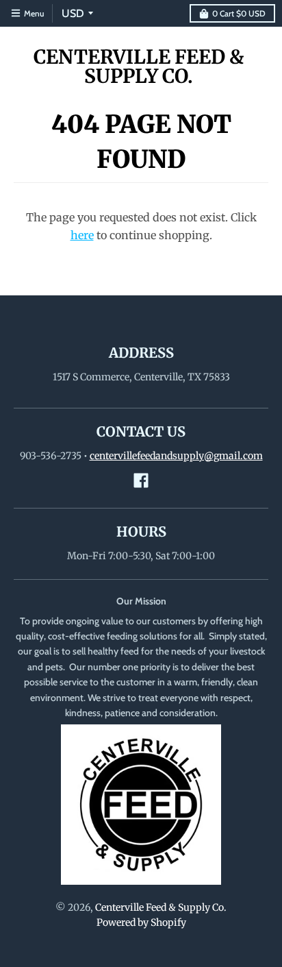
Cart (239, 13)
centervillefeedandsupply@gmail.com (176, 456)
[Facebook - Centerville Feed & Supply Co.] (141, 480)
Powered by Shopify (141, 922)
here (82, 235)
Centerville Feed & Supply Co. (139, 66)
